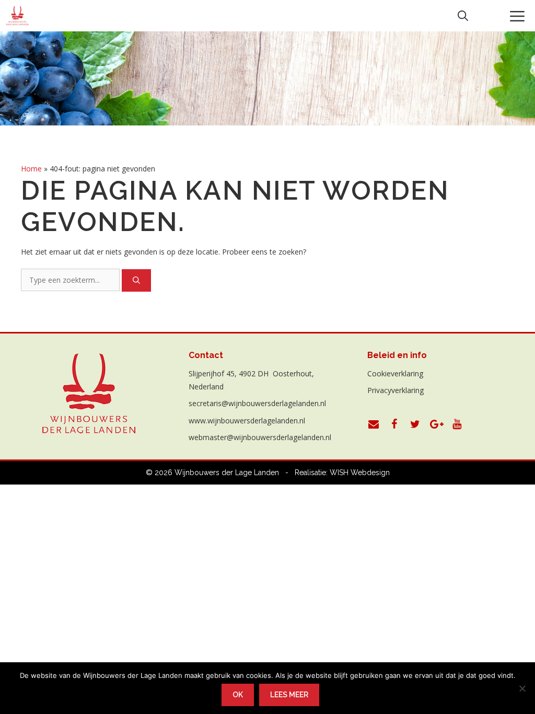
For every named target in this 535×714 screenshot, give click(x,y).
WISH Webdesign (360, 472)
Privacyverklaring (395, 390)
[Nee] (522, 688)
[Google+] (436, 424)
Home (31, 169)
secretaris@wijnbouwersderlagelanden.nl (257, 403)
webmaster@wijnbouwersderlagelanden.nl (260, 437)
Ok (237, 694)
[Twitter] (415, 424)
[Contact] (373, 424)
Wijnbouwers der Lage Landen (227, 472)
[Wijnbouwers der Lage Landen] (17, 15)
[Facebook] (394, 424)
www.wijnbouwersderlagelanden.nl (247, 420)
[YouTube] (457, 424)
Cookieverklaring (395, 373)
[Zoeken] (136, 280)
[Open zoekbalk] (463, 15)
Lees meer (289, 694)
